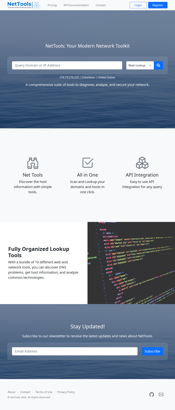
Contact (101, 5)
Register (157, 5)
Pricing (52, 5)
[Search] (158, 65)
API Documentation (76, 5)
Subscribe (152, 351)
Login (138, 5)
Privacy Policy (66, 392)
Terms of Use (43, 392)
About (11, 392)
